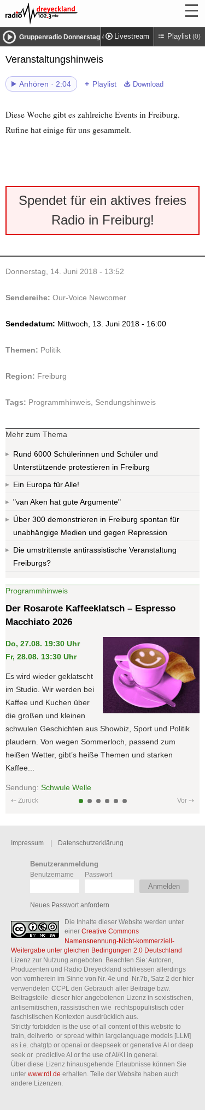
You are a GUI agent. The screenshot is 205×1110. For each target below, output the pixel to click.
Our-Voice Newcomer (89, 297)
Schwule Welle (66, 787)
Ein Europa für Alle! (46, 484)
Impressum (27, 842)
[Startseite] (71, 14)
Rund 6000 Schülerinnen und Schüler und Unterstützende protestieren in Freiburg (85, 460)
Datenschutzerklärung (91, 842)
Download (148, 84)
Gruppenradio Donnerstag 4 (62, 37)
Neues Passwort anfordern (69, 904)
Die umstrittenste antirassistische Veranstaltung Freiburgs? (95, 556)
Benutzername (52, 874)
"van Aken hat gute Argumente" (67, 502)
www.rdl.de (44, 1073)
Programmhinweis (59, 402)
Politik (50, 349)
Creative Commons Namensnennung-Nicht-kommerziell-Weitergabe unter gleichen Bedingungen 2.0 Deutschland (96, 940)
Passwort (98, 874)
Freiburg (52, 376)
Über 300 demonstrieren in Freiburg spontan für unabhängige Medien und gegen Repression (96, 526)
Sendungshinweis (125, 402)
